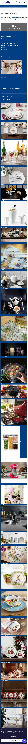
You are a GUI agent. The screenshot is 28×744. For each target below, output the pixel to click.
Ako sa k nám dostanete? (7, 41)
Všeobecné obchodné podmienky (9, 43)
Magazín (3, 47)
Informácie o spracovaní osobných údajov (10, 45)
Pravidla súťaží (4, 50)
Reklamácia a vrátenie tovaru (8, 39)
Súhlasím (13, 740)
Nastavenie (13, 736)
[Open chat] (24, 741)
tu (14, 733)
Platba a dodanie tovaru (6, 36)
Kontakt (3, 52)
